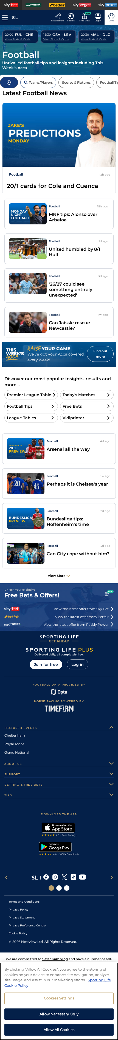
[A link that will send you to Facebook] (46, 877)
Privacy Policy (19, 909)
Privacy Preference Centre (27, 925)
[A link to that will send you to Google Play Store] (59, 849)
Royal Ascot (14, 744)
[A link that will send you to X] (64, 877)
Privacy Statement (22, 917)
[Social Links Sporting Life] (51, 888)
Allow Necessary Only (59, 1014)
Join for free (46, 664)
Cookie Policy (18, 933)
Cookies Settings (59, 998)
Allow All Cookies (59, 1029)
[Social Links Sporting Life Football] (66, 888)
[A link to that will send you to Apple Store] (59, 830)
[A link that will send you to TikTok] (73, 877)
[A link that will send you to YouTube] (82, 877)
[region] (59, 1001)
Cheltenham (14, 735)
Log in (77, 664)
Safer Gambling (55, 959)
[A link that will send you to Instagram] (55, 877)
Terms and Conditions (24, 901)
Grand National (16, 752)
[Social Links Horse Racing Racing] (59, 888)
